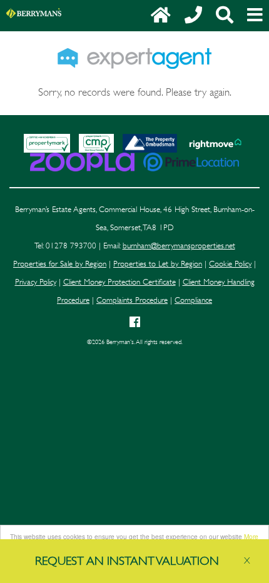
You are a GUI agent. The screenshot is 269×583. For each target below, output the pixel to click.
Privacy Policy (35, 282)
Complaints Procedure (132, 300)
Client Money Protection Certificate (119, 282)
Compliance (193, 300)
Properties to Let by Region (157, 264)
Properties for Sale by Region (59, 264)
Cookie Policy (230, 264)
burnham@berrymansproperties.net (179, 246)
